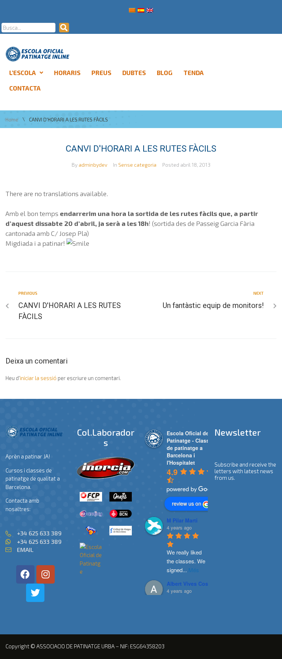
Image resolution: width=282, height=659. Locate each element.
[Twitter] (35, 593)
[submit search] (64, 27)
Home (12, 120)
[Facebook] (25, 574)
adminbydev (93, 165)
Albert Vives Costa (190, 583)
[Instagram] (45, 574)
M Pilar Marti (182, 520)
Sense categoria (137, 165)
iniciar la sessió (38, 378)
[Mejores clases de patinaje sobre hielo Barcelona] (91, 571)
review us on (186, 503)
